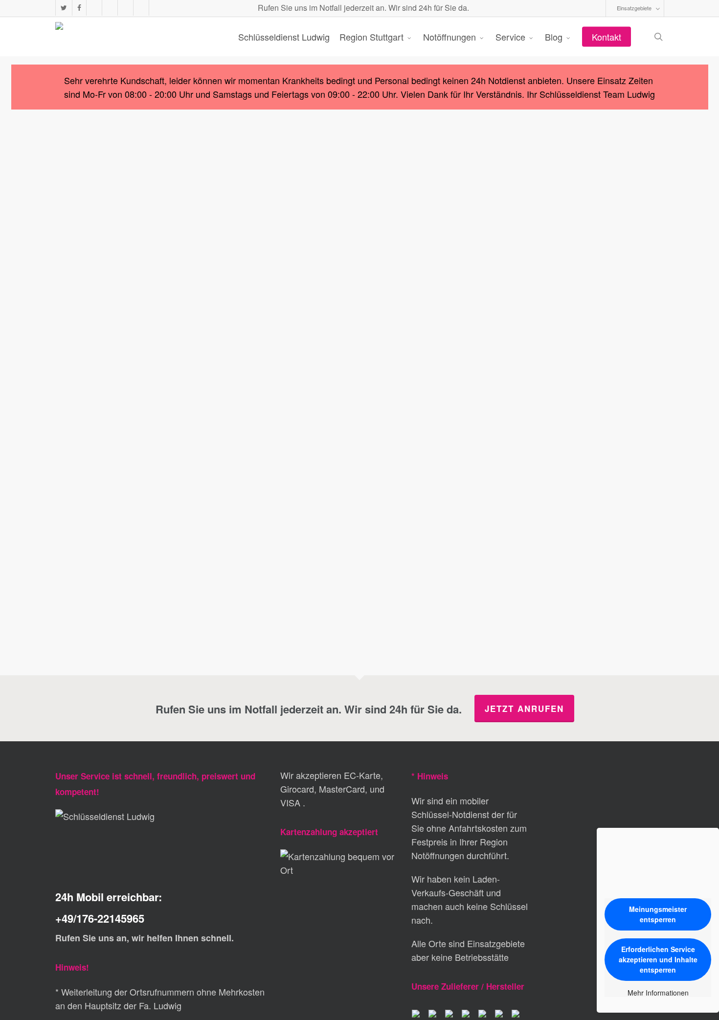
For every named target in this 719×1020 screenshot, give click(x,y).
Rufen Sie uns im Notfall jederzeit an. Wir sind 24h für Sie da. (362, 7)
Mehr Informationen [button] (658, 993)
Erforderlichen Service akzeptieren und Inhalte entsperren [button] (658, 959)
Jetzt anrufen (524, 708)
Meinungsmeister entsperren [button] (658, 914)
